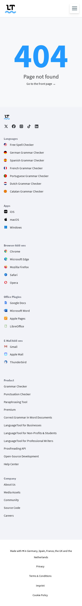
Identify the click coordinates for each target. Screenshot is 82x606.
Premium (10, 409)
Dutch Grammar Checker (25, 183)
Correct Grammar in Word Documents (28, 417)
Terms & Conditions (40, 576)
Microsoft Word (20, 311)
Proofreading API (15, 448)
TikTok (29, 126)
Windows (16, 227)
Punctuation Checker (17, 394)
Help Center (11, 464)
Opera (14, 283)
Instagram (21, 126)
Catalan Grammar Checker (26, 191)
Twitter (6, 126)
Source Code (12, 508)
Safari (14, 275)
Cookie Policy (40, 595)
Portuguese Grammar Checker (29, 176)
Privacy (40, 566)
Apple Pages (17, 318)
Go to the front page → (41, 84)
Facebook (13, 126)
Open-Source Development (21, 456)
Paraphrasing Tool (15, 402)
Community (11, 500)
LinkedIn (36, 126)
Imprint (40, 585)
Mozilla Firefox (19, 267)
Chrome (15, 251)
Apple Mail (16, 354)
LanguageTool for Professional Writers (28, 441)
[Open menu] (74, 8)
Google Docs (18, 303)
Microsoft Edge (19, 259)
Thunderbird (18, 362)
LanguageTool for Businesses (22, 425)
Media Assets (12, 492)
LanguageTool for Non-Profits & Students (30, 433)
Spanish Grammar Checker (27, 160)
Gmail (13, 347)
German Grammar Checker (27, 152)
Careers (9, 515)
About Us (9, 484)
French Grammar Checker (26, 168)
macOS (14, 219)
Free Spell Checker (22, 145)
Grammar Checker (15, 386)
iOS (12, 212)
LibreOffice (17, 326)
